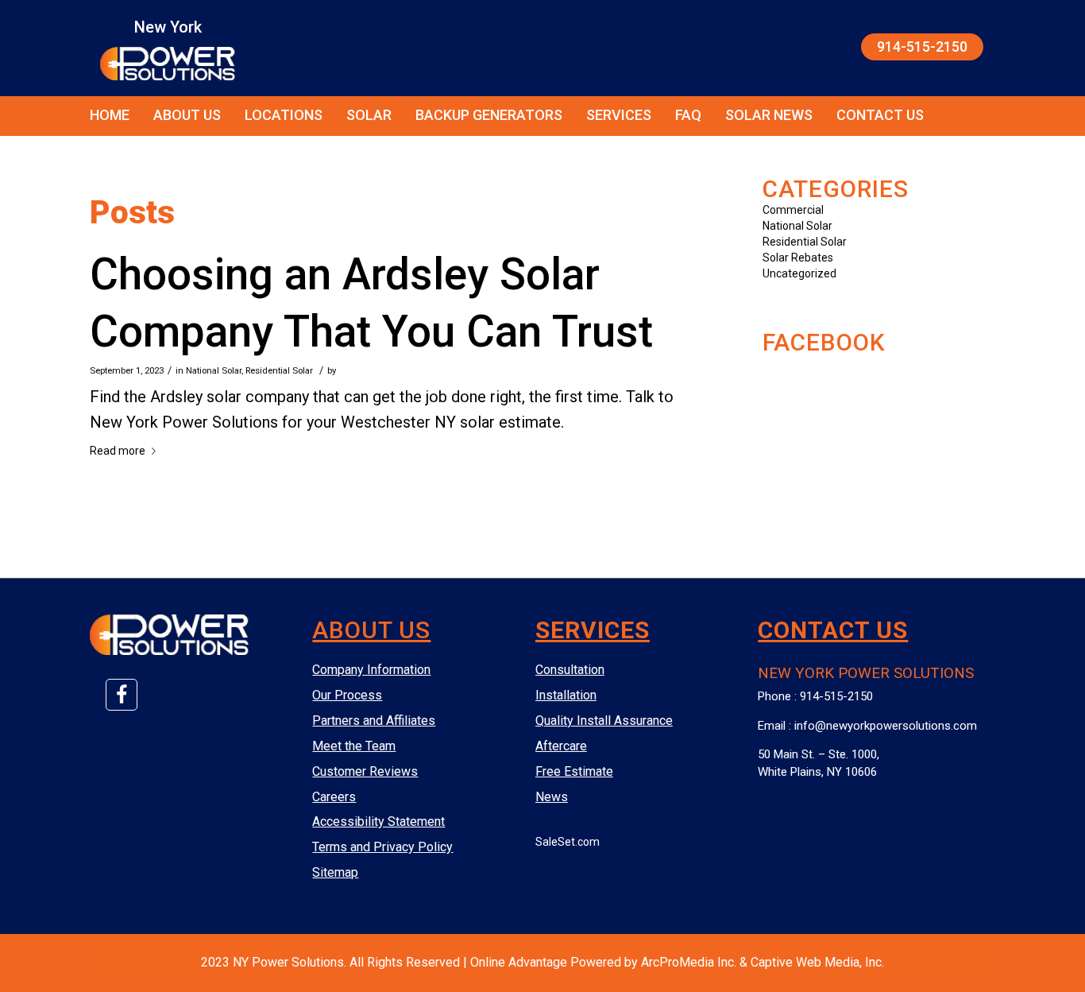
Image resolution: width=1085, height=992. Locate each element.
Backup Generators (488, 115)
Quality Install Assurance (604, 720)
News (551, 796)
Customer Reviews (365, 771)
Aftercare (561, 746)
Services (618, 115)
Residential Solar (279, 370)
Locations (283, 115)
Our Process (347, 695)
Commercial (793, 209)
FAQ (688, 115)
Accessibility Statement (378, 821)
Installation (566, 695)
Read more (117, 450)
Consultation (569, 669)
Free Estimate (574, 771)
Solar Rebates (798, 257)
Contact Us (880, 115)
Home (109, 115)
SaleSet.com (567, 841)
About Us (187, 115)
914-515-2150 (922, 46)
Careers (334, 796)
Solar (369, 115)
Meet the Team (354, 746)
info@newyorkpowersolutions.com (885, 726)
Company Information (371, 669)
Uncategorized (799, 273)
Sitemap (335, 872)
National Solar (213, 370)
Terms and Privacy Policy (382, 846)
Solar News (769, 115)
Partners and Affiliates (373, 720)
